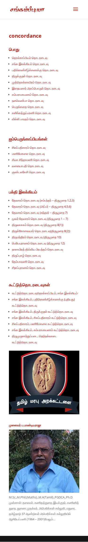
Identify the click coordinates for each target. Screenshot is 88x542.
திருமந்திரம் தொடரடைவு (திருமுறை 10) (36, 237)
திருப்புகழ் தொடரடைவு (26, 255)
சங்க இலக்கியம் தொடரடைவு (30, 64)
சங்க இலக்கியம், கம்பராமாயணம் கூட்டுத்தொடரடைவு (45, 330)
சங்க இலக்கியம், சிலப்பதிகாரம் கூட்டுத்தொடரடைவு (44, 318)
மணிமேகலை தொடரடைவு (28, 154)
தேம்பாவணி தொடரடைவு (28, 261)
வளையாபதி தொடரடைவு (27, 166)
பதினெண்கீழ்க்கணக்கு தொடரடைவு (35, 70)
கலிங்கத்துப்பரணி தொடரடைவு (31, 113)
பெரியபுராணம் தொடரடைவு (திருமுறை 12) (38, 243)
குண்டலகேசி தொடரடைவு (28, 172)
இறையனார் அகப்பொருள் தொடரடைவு (36, 88)
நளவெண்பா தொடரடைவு (28, 101)
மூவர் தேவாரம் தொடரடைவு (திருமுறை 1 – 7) (40, 219)
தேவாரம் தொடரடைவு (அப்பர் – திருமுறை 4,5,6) (41, 206)
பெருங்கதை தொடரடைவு (27, 107)
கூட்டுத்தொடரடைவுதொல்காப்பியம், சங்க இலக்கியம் (45, 293)
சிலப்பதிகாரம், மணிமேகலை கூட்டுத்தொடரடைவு (42, 324)
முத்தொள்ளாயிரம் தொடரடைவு (31, 82)
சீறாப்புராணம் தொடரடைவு (28, 268)
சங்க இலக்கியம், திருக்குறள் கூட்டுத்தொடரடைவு (42, 311)
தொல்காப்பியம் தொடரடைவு (29, 58)
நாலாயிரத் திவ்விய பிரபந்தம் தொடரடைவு (37, 249)
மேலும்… (50, 519)
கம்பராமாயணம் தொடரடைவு (30, 94)
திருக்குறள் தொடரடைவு (27, 76)
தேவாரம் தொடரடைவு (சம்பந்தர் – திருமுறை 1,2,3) (43, 200)
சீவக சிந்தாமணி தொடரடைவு (30, 160)
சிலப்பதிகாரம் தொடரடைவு (29, 147)
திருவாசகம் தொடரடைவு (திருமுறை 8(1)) (37, 225)
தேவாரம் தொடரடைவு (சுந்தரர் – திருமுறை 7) (40, 212)
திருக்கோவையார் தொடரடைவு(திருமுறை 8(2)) (41, 231)
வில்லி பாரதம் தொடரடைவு (28, 119)
